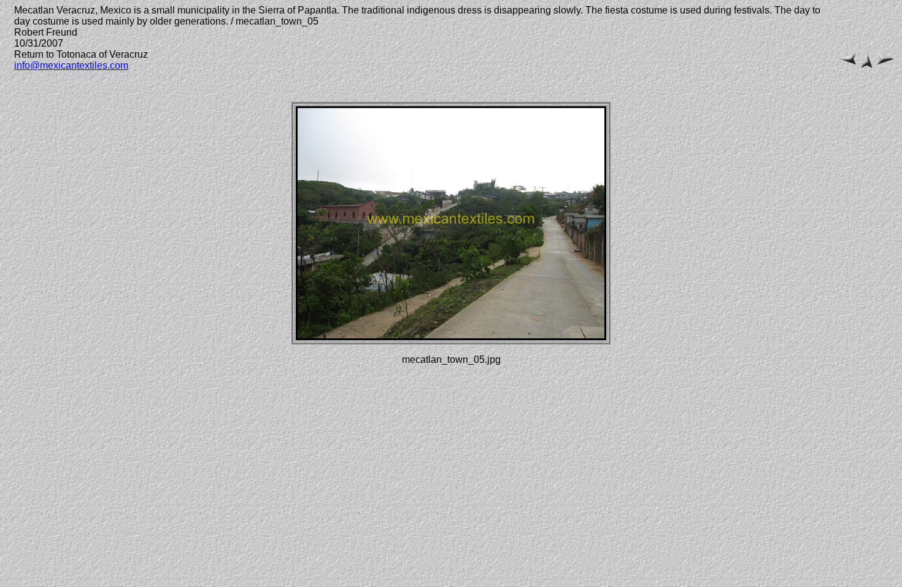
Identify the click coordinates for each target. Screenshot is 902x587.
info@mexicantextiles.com (71, 65)
